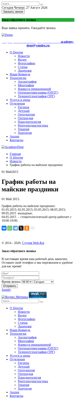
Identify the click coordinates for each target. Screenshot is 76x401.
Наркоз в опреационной (34, 89)
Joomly (6, 290)
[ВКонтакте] (4, 228)
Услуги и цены (20, 100)
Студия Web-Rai (33, 243)
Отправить (9, 285)
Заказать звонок (13, 11)
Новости (24, 56)
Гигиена (23, 107)
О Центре (16, 52)
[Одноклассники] (26, 228)
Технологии (18, 78)
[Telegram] (15, 228)
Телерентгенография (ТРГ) (36, 96)
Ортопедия (25, 118)
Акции (14, 136)
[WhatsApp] (9, 228)
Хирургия (25, 132)
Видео (22, 59)
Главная (15, 154)
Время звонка (11, 281)
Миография (26, 85)
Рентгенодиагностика (33, 125)
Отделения (17, 103)
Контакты (16, 140)
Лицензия (24, 70)
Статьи (23, 67)
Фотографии (26, 63)
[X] (21, 228)
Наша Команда (20, 74)
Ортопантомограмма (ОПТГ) (38, 92)
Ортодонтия (26, 114)
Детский (24, 111)
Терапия (23, 129)
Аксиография (27, 81)
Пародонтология (29, 122)
